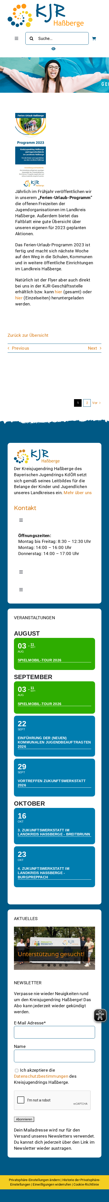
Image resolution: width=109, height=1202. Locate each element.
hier (59, 291)
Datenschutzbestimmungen (41, 1076)
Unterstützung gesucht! (51, 954)
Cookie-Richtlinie (86, 1184)
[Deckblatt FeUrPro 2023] (30, 114)
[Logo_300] (46, 5)
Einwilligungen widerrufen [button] (52, 1184)
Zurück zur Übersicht (28, 335)
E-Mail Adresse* (30, 1022)
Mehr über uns (78, 492)
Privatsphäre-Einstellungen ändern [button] (34, 1180)
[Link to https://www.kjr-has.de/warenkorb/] (94, 38)
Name (20, 1046)
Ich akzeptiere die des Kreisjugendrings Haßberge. (45, 1076)
